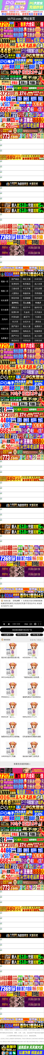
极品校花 (15, 341)
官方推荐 (4, 310)
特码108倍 (22, 635)
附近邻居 (15, 298)
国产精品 (15, 279)
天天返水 (38, 312)
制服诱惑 (38, 331)
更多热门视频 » (36, 640)
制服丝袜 (27, 293)
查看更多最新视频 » (22, 764)
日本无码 (38, 279)
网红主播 (27, 279)
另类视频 (38, 293)
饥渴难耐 (27, 298)
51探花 (38, 317)
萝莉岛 (38, 322)
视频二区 (4, 291)
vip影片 (7, 635)
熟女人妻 (27, 326)
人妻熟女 (15, 293)
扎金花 (27, 312)
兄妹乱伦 (27, 336)
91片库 (15, 322)
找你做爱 (38, 298)
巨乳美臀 (38, 289)
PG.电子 (36, 635)
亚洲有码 (15, 284)
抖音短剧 (15, 317)
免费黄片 (38, 326)
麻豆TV (27, 317)
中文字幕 (27, 289)
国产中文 (15, 336)
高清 (26, 624)
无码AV (5, 319)
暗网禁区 (15, 331)
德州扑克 (38, 307)
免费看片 (4, 338)
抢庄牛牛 (27, 307)
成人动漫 (38, 284)
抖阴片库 (4, 329)
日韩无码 (38, 341)
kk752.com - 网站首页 (21, 18)
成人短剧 (38, 336)
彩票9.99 (15, 312)
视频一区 (4, 281)
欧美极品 (27, 284)
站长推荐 (4, 300)
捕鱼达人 (15, 307)
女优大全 (27, 322)
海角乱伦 (27, 331)
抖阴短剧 (27, 341)
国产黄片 (15, 326)
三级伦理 (15, 289)
